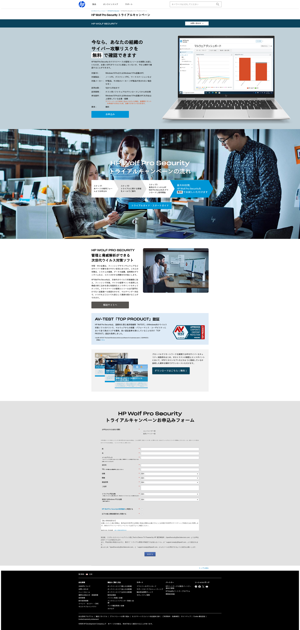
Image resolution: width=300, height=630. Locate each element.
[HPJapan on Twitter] (203, 586)
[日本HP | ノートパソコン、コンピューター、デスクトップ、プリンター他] (82, 4)
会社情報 (82, 582)
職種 (120, 478)
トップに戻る (204, 568)
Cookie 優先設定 (199, 616)
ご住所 (120, 486)
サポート (129, 4)
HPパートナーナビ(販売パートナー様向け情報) (178, 587)
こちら (103, 340)
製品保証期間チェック (145, 592)
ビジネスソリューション (98, 11)
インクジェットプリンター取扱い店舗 (121, 602)
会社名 (120, 465)
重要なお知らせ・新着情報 (88, 595)
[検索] (218, 4)
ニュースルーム (84, 592)
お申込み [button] (110, 114)
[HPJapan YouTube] (207, 586)
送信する (150, 554)
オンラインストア (110, 4)
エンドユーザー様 (149, 431)
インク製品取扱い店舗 (116, 606)
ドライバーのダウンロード (146, 586)
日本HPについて (84, 586)
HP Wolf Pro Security (113, 11)
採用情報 (82, 598)
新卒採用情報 (83, 601)
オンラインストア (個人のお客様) (120, 586)
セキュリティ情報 (143, 595)
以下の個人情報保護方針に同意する (120, 514)
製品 (94, 4)
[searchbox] (194, 4)
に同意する (120, 509)
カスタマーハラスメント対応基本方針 (146, 616)
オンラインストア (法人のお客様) (120, 589)
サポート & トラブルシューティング (150, 589)
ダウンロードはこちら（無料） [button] (171, 370)
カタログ (111, 609)
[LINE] (196, 586)
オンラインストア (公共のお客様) (120, 592)
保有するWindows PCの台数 (120, 500)
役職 (120, 473)
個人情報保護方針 (120, 530)
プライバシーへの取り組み (119, 616)
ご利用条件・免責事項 (170, 616)
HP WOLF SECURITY (104, 23)
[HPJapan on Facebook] (199, 586)
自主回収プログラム (86, 616)
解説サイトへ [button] (110, 305)
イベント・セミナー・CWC (89, 604)
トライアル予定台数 (120, 494)
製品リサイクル (101, 616)
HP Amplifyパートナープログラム (178, 591)
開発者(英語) (170, 594)
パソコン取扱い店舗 (115, 598)
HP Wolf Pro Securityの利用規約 (113, 509)
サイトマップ (186, 616)
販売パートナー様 (149, 434)
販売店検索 (112, 595)
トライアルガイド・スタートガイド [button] (150, 205)
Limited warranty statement (89, 619)
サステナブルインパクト (88, 607)
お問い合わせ (83, 589)
